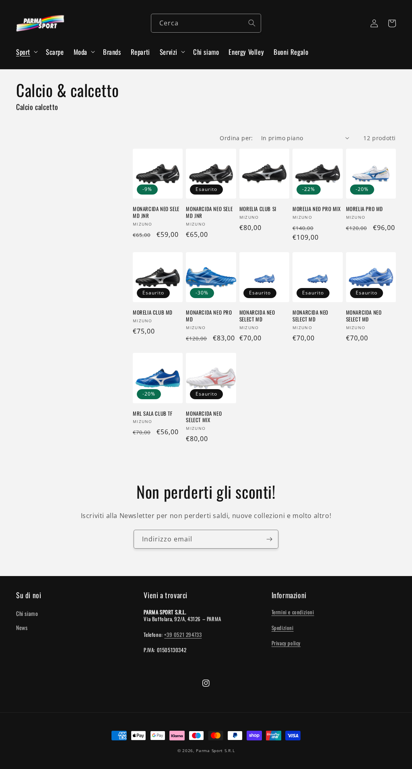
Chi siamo (27, 613)
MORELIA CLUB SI (257, 208)
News (21, 627)
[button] (26, 52)
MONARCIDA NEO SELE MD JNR (156, 212)
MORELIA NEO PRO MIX (316, 208)
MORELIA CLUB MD (153, 312)
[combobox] (206, 23)
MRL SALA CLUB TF (153, 413)
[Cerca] (252, 23)
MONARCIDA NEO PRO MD (209, 316)
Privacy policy (286, 643)
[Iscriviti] (269, 539)
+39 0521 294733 (183, 634)
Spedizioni (283, 628)
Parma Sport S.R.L (215, 750)
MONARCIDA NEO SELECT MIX (204, 417)
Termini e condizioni (293, 612)
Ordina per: (236, 138)
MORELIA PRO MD (364, 208)
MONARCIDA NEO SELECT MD (257, 316)
